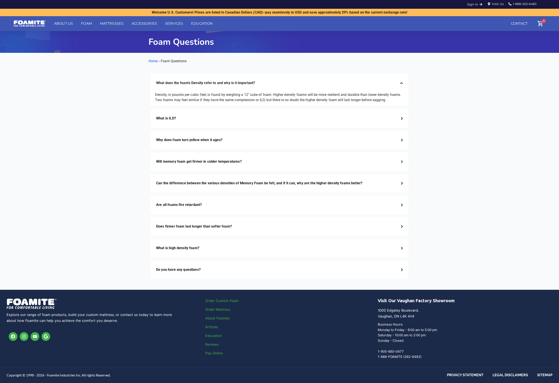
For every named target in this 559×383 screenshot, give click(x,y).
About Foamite (217, 318)
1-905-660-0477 (391, 351)
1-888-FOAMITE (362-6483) (399, 357)
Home (153, 61)
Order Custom (217, 300)
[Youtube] (35, 336)
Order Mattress (217, 309)
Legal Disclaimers (510, 375)
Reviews (212, 344)
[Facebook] (13, 336)
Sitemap (544, 375)
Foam (234, 300)
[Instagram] (24, 336)
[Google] (45, 336)
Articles (211, 327)
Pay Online (214, 353)
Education (213, 335)
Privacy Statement (465, 375)
